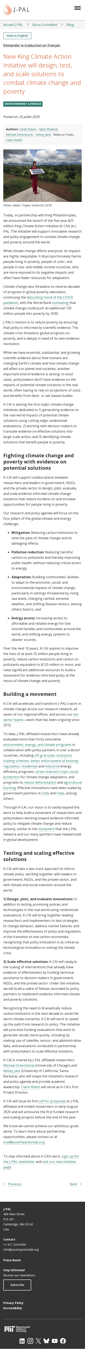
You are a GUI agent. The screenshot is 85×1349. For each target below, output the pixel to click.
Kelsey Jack (43, 135)
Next (73, 1184)
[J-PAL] (16, 10)
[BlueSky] (46, 1341)
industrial (52, 766)
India (60, 793)
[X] (38, 1341)
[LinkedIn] (22, 1341)
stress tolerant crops (51, 771)
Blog (70, 24)
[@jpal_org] (30, 1341)
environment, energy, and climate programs (37, 744)
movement (46, 829)
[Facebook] (63, 1341)
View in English (17, 36)
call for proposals (52, 1101)
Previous (14, 1184)
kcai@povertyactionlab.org (24, 1142)
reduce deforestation (40, 782)
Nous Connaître (44, 24)
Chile (45, 793)
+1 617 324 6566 (14, 1245)
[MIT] (42, 1329)
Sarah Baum (28, 129)
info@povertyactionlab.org (21, 1249)
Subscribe (17, 1285)
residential (29, 766)
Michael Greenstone (19, 135)
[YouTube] (55, 1341)
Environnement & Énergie (23, 104)
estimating (60, 302)
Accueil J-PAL (13, 24)
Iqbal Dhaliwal (48, 129)
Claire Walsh (14, 140)
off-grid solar (44, 755)
